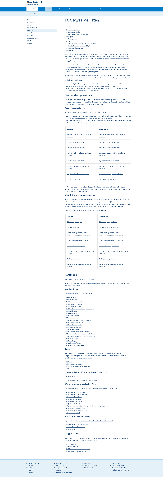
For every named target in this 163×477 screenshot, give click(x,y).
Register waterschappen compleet (78, 174)
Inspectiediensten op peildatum (109, 246)
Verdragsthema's (71, 429)
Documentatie (31, 22)
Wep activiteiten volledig (74, 397)
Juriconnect (83, 9)
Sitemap (58, 470)
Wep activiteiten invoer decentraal (77, 394)
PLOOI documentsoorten (74, 306)
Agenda (29, 40)
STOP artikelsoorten (72, 316)
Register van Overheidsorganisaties (106, 100)
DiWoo (61, 9)
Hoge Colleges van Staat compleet (78, 240)
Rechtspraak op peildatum (107, 259)
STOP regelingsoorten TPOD (75, 329)
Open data (87, 463)
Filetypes (69, 362)
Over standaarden (102, 9)
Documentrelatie (71, 300)
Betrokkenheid (71, 297)
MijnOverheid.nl (117, 463)
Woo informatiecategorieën (75, 345)
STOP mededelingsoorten (74, 325)
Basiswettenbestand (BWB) (76, 48)
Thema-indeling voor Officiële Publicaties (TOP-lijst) (82, 380)
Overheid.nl (31, 9)
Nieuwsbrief (30, 43)
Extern (70, 41)
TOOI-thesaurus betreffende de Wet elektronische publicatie (98, 388)
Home (42, 9)
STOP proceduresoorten (73, 327)
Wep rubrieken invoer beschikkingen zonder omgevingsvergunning (87, 406)
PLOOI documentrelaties (74, 304)
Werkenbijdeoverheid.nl (119, 470)
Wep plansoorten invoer (74, 399)
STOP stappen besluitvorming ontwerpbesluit (80, 336)
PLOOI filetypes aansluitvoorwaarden (78, 366)
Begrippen (69, 37)
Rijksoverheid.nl (117, 465)
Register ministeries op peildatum (109, 148)
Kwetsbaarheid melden (63, 472)
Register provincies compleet (76, 161)
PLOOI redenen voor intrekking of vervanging (80, 309)
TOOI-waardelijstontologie (109, 86)
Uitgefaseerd (70, 50)
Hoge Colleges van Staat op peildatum (111, 240)
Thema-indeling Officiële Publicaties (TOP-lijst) (82, 43)
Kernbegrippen (72, 39)
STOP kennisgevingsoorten (74, 322)
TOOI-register (100, 104)
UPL (54, 9)
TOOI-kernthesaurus (85, 293)
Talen (68, 369)
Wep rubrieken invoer (73, 404)
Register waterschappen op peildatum (111, 174)
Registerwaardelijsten (74, 32)
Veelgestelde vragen (32, 38)
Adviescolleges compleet (74, 222)
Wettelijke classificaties (73, 343)
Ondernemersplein (118, 468)
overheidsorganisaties (108, 102)
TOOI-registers (103, 75)
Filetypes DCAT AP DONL (74, 364)
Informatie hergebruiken (64, 463)
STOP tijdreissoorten (72, 338)
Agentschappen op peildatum (108, 227)
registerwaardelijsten (94, 112)
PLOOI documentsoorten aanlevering (78, 449)
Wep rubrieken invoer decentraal (76, 410)
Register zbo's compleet (74, 179)
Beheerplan (30, 33)
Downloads (30, 35)
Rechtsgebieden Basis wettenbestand (78, 425)
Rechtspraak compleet (74, 259)
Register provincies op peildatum (109, 161)
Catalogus (29, 25)
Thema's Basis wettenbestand (75, 427)
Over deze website (34, 463)
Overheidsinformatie (72, 447)
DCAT (91, 9)
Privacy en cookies (61, 465)
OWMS (68, 9)
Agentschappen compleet (75, 227)
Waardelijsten (31, 30)
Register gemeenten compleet (76, 142)
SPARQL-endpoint (32, 27)
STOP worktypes (71, 341)
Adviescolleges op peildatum (108, 222)
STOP (75, 9)
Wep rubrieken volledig (73, 413)
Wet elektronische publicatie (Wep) (79, 46)
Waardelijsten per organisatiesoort (79, 34)
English (30, 468)
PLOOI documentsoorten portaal (76, 451)
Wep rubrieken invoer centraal (75, 408)
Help (29, 470)
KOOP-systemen (71, 444)
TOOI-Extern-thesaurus (85, 353)
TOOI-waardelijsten (92, 91)
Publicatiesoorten (71, 313)
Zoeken (30, 472)
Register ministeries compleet (76, 148)
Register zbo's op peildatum (107, 179)
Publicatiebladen (71, 311)
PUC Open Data (89, 468)
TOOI (48, 9)
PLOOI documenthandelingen (75, 302)
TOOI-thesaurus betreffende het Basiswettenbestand (96, 421)
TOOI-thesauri (116, 75)
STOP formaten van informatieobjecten (78, 320)
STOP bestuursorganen (73, 318)
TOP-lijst (78, 377)
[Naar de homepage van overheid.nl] (34, 2)
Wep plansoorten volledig (74, 401)
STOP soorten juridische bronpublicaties (78, 332)
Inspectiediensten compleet (76, 246)
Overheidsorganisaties (73, 30)
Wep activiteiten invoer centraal (76, 392)
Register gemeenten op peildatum (109, 142)
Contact (30, 465)
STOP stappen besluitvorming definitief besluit (80, 334)
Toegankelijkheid (61, 468)
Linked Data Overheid (91, 465)
